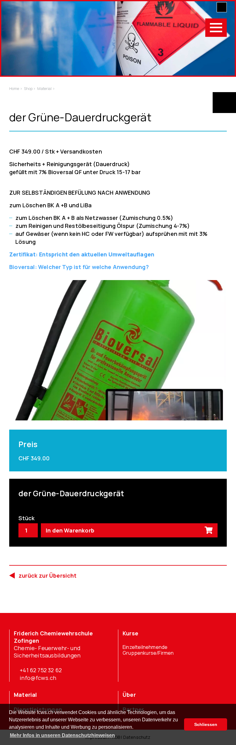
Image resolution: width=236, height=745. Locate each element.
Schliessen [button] (205, 724)
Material (25, 694)
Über (129, 694)
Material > (45, 88)
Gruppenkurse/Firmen (148, 653)
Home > (15, 88)
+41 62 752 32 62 (41, 670)
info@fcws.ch (38, 677)
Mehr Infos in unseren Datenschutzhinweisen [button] (62, 735)
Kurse (130, 633)
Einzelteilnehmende (145, 647)
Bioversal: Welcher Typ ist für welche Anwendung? (79, 267)
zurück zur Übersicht (47, 575)
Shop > (30, 88)
